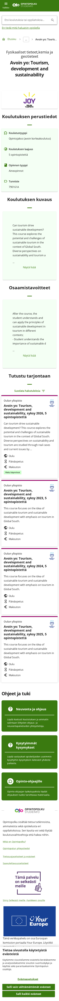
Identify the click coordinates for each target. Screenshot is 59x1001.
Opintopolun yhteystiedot (16, 848)
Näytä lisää (29, 267)
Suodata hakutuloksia (27, 391)
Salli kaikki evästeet (28, 994)
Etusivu (12, 39)
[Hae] (52, 20)
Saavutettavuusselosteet (15, 863)
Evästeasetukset (28, 979)
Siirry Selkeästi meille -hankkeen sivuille (24, 900)
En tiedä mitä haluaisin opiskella (21, 28)
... (26, 39)
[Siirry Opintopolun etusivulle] (24, 6)
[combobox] (27, 20)
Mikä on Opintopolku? (14, 841)
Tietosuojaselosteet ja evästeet (19, 856)
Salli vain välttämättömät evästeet (29, 987)
